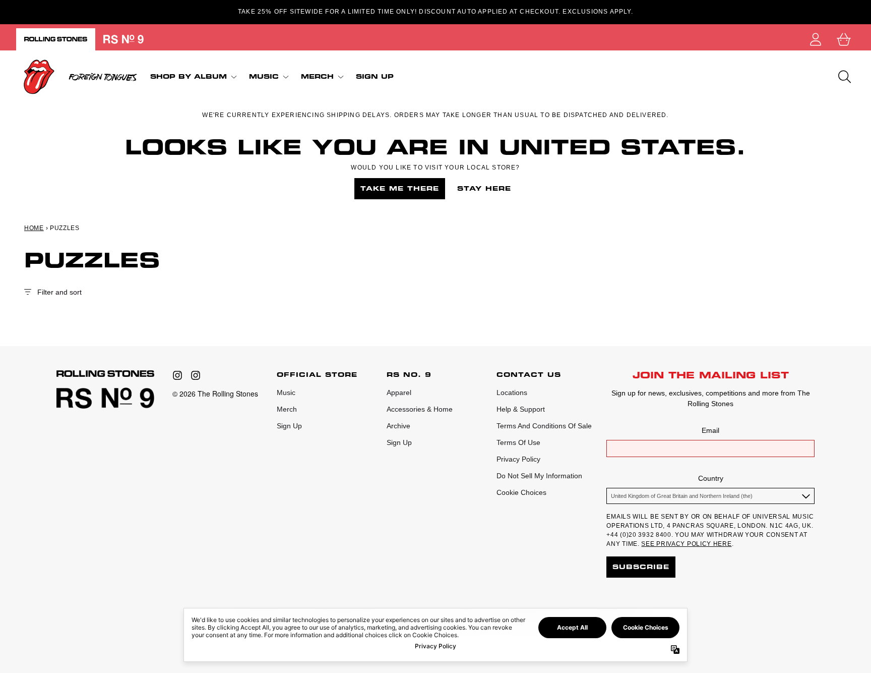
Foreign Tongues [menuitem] (103, 76)
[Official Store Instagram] (177, 375)
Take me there (399, 188)
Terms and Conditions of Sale (544, 426)
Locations (511, 392)
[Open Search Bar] (844, 77)
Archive (398, 426)
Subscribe (640, 567)
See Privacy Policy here (686, 543)
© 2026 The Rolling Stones (215, 393)
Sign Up (289, 426)
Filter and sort (59, 292)
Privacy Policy (518, 459)
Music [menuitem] (264, 76)
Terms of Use (518, 442)
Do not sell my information (539, 476)
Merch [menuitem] (317, 76)
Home (34, 228)
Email (710, 430)
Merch (287, 409)
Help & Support (520, 409)
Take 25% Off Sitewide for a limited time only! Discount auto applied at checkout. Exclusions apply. (435, 11)
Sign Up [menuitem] (375, 77)
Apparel (399, 392)
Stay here (484, 188)
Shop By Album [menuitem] (188, 76)
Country (710, 478)
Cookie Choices (521, 492)
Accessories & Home (420, 409)
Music (286, 392)
